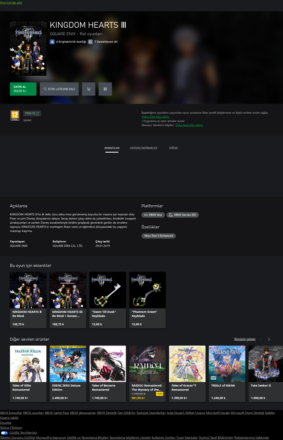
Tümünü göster (245, 339)
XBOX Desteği (107, 412)
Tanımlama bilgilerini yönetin (130, 437)
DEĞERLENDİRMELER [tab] (143, 148)
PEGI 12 (30, 113)
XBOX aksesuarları (83, 412)
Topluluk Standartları (151, 412)
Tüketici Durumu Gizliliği (17, 437)
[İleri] (269, 339)
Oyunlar (6, 422)
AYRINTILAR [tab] (111, 148)
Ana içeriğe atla (11, 2)
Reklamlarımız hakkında (251, 437)
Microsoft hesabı (218, 412)
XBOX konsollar (11, 412)
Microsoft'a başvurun (51, 437)
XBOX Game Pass (57, 412)
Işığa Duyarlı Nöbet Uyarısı (186, 412)
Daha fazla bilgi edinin (155, 117)
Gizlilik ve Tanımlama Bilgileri (88, 437)
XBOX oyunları (33, 412)
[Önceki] (260, 339)
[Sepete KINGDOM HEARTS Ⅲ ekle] (88, 89)
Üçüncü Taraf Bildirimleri (215, 437)
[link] (28, 300)
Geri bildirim (126, 412)
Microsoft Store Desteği (247, 412)
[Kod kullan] (105, 89)
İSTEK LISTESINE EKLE (61, 89)
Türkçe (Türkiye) (11, 427)
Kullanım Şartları (164, 437)
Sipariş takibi (9, 417)
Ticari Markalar (187, 437)
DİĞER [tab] (173, 148)
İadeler (270, 412)
